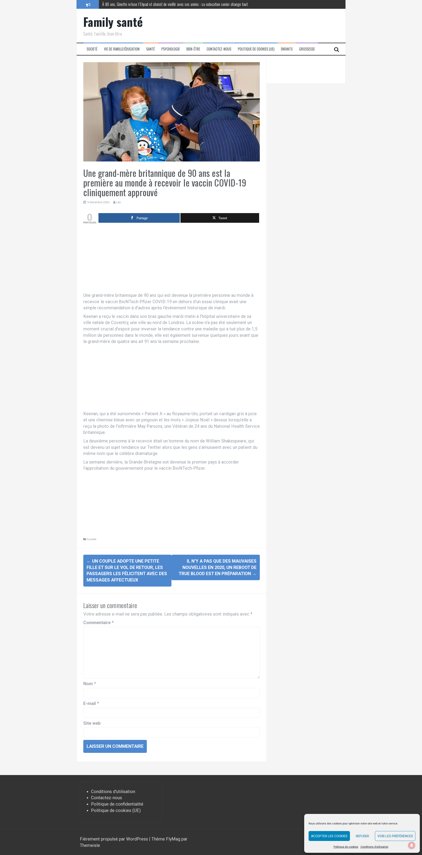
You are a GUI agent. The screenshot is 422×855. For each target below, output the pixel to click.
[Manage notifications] (411, 845)
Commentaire (98, 622)
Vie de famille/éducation (122, 49)
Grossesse (307, 49)
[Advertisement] (171, 259)
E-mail (91, 703)
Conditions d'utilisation (113, 791)
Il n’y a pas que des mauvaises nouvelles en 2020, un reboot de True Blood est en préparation (217, 567)
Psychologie (170, 49)
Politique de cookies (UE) (256, 49)
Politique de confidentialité (117, 804)
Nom (89, 683)
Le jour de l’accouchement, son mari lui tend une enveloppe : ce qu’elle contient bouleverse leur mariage (175, 4)
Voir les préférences (395, 836)
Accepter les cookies (329, 836)
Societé (92, 49)
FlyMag (173, 839)
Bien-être (193, 49)
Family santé (113, 21)
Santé (150, 49)
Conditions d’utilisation (374, 846)
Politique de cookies (346, 846)
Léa (118, 202)
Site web (91, 723)
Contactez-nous (219, 49)
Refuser (362, 836)
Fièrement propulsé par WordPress (114, 839)
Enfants (287, 49)
